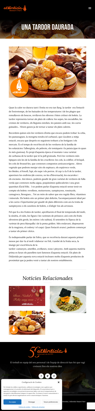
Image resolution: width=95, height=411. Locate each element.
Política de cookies (24, 407)
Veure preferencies (51, 402)
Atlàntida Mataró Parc (77, 401)
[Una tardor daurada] (27, 323)
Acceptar (12, 402)
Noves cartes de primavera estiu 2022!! (27, 290)
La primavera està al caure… (68, 293)
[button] (58, 382)
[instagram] (54, 376)
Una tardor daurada (27, 319)
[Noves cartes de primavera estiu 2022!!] (27, 296)
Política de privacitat (38, 407)
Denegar (31, 402)
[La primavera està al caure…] (68, 299)
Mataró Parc (27, 302)
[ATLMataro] (15, 5)
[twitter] (47, 376)
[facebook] (41, 376)
